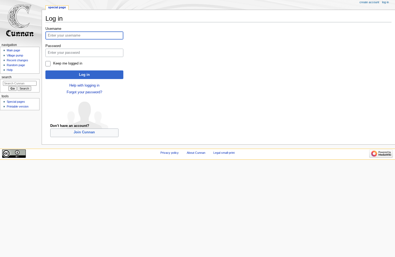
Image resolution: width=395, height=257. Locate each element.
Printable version (17, 106)
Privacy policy (169, 152)
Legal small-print (224, 152)
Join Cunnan (84, 132)
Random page (16, 65)
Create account (369, 2)
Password (53, 46)
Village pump (15, 55)
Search (7, 77)
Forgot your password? (84, 92)
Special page (57, 7)
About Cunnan (196, 152)
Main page (13, 50)
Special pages (16, 101)
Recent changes (17, 60)
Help (10, 70)
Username (53, 29)
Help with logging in (84, 85)
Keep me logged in (67, 63)
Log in (84, 75)
